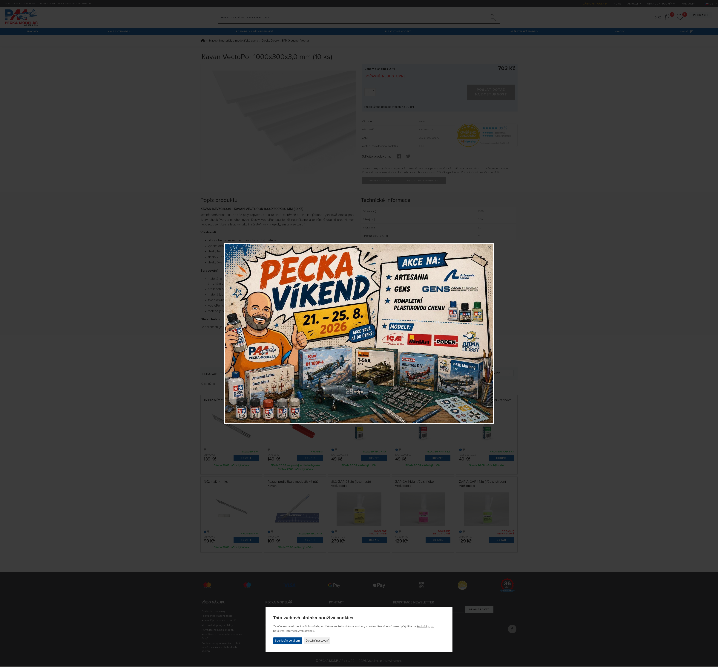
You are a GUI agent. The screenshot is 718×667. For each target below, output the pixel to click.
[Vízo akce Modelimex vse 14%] (359, 333)
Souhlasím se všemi (287, 640)
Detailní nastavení (317, 640)
